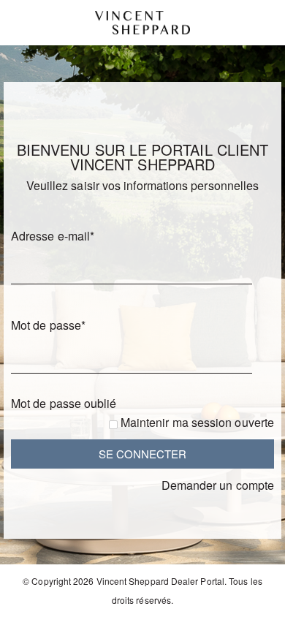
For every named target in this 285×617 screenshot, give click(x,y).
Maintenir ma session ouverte (197, 422)
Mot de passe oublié (64, 403)
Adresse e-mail (52, 235)
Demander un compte (218, 485)
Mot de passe (48, 325)
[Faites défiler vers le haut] (254, 600)
